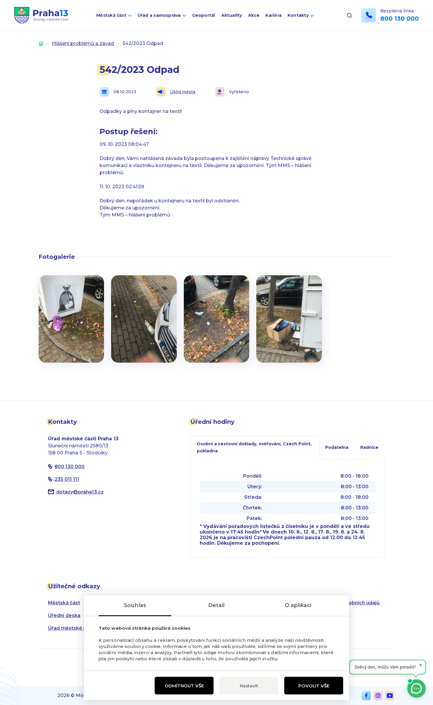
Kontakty (298, 15)
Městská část (111, 15)
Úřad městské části (71, 628)
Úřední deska (64, 615)
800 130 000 (399, 18)
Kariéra (273, 15)
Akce (254, 15)
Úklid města (182, 91)
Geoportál (203, 15)
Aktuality (231, 15)
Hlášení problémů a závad (83, 43)
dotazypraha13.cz (80, 492)
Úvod (41, 43)
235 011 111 (66, 479)
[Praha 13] (41, 15)
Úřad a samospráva (159, 15)
